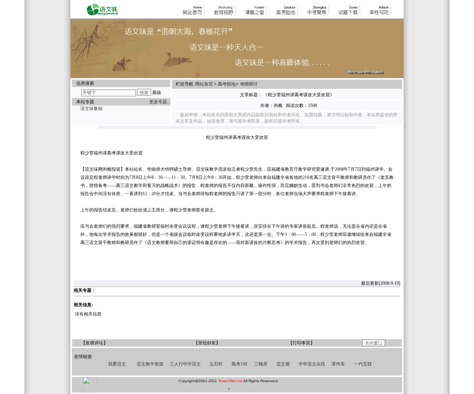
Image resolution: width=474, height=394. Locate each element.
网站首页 (204, 84)
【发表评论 (92, 342)
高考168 (239, 364)
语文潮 (283, 364)
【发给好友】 (207, 342)
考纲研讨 (249, 84)
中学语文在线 (311, 364)
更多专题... (159, 101)
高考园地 (227, 84)
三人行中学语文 (185, 364)
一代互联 (363, 364)
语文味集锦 (91, 108)
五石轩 (216, 364)
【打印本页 (299, 342)
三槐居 (260, 364)
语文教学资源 (150, 364)
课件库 (338, 364)
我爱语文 (117, 364)
